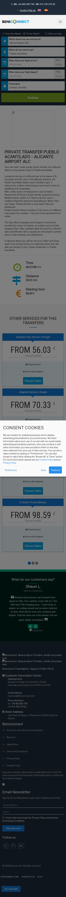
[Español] (46, 10)
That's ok (55, 469)
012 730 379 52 (47, 4)
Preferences (11, 469)
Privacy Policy (9, 462)
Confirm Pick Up (28, 10)
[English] (39, 10)
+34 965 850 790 (26, 4)
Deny (43, 469)
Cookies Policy (46, 459)
